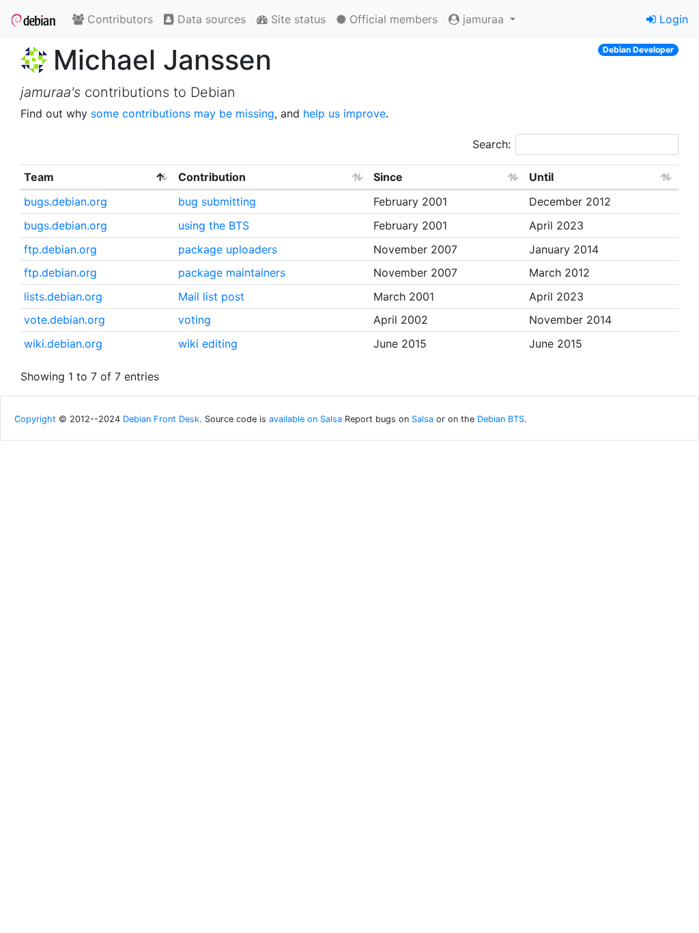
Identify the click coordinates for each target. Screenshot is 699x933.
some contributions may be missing (182, 113)
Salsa (422, 419)
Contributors (118, 19)
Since (388, 177)
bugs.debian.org (65, 201)
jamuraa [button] (483, 19)
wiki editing (208, 343)
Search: (491, 144)
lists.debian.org (63, 296)
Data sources (210, 19)
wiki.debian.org (63, 343)
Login (672, 19)
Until (541, 177)
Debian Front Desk (161, 419)
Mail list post (211, 296)
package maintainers (231, 272)
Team (39, 177)
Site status (297, 19)
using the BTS (213, 225)
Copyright (35, 419)
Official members (392, 19)
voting (194, 319)
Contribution (212, 177)
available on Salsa (305, 419)
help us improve (344, 113)
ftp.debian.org (60, 249)
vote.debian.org (64, 319)
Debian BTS (500, 419)
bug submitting (217, 201)
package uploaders (227, 249)
